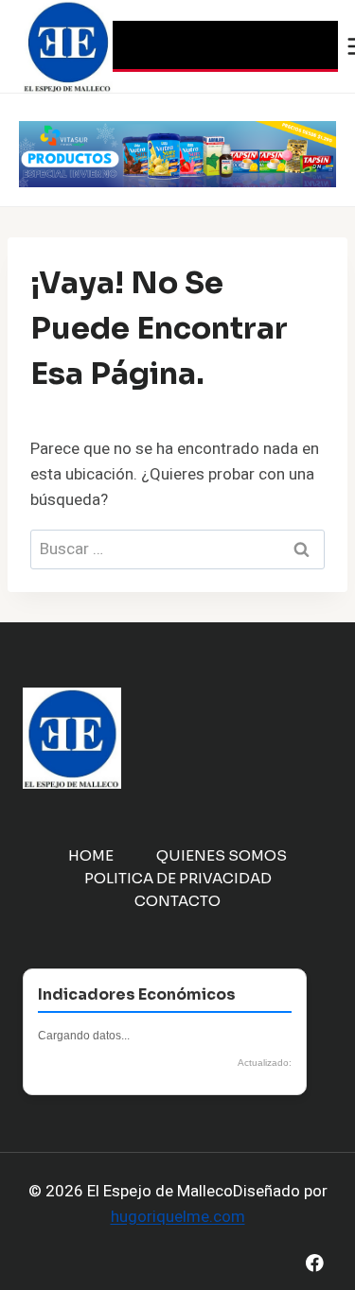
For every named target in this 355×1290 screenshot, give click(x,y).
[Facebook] (314, 1263)
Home (91, 855)
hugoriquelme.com (178, 1217)
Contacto (177, 901)
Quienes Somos (221, 855)
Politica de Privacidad (178, 878)
